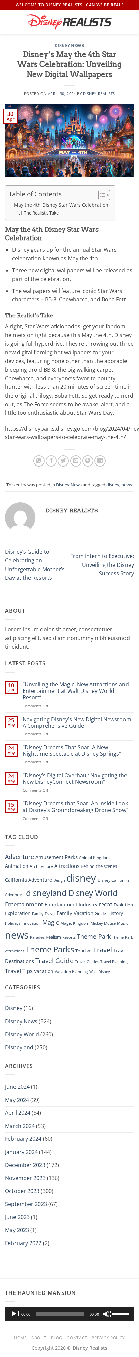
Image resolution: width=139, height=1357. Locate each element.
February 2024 (23, 1138)
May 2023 (17, 1230)
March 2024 (20, 1126)
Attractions (66, 865)
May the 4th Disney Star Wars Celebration (61, 205)
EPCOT (105, 905)
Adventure (19, 856)
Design (59, 880)
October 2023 (22, 1191)
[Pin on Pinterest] (87, 461)
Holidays (12, 923)
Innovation (31, 923)
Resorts (69, 937)
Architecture (41, 866)
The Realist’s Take (41, 213)
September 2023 (26, 1204)
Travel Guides (87, 961)
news (126, 485)
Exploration (18, 913)
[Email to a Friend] (75, 461)
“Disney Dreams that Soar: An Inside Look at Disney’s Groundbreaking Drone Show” (75, 806)
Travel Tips (19, 971)
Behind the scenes (99, 866)
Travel (102, 949)
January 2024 (21, 1152)
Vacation (43, 971)
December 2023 (25, 1165)
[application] (69, 1314)
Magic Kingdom (74, 923)
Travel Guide (54, 960)
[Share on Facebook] (51, 461)
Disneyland (19, 1047)
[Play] (14, 1314)
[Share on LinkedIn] (100, 461)
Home (20, 1338)
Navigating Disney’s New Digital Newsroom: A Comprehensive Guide (78, 722)
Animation (16, 866)
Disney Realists (99, 93)
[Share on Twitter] (63, 461)
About (38, 1338)
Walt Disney (99, 971)
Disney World (93, 892)
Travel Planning (114, 961)
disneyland (46, 892)
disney (112, 485)
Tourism (83, 951)
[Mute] (107, 1314)
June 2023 (17, 1217)
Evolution (123, 905)
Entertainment (24, 904)
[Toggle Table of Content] (100, 195)
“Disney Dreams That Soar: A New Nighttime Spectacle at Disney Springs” (72, 750)
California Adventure (28, 880)
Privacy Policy (108, 1338)
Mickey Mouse (103, 923)
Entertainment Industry (71, 904)
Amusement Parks (56, 857)
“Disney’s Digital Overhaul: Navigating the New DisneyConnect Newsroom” (75, 778)
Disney (13, 1008)
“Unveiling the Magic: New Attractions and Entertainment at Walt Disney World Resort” (76, 691)
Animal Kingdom (94, 857)
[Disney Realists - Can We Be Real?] (69, 21)
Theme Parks (50, 949)
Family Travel (43, 913)
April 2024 (17, 1112)
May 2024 (17, 1100)
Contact (77, 1338)
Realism (53, 937)
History (115, 913)
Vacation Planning (71, 971)
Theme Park (94, 936)
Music (122, 923)
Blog (56, 1338)
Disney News (69, 45)
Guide (100, 913)
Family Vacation (75, 913)
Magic (50, 922)
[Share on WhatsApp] (39, 461)
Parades (37, 937)
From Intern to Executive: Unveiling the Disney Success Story (102, 564)
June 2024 (17, 1086)
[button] (9, 22)
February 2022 (23, 1243)
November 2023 (25, 1178)
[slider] (121, 1313)
